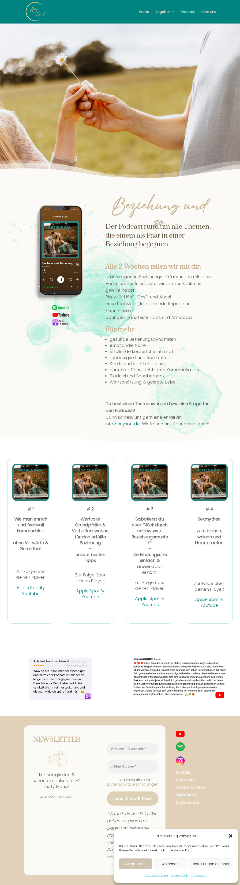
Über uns (208, 12)
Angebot (162, 12)
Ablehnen (170, 863)
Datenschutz (179, 875)
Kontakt (183, 772)
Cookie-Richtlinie (156, 875)
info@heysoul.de (122, 424)
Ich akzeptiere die (132, 782)
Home (144, 12)
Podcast (188, 12)
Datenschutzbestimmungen (132, 784)
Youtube (31, 593)
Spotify (37, 588)
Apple (23, 588)
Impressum (199, 875)
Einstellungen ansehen (211, 863)
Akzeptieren (135, 863)
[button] (230, 836)
